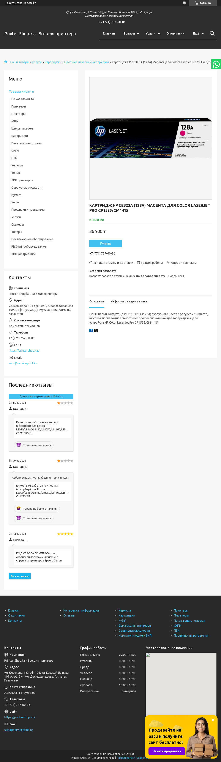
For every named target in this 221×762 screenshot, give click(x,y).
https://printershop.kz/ (24, 350)
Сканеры (17, 224)
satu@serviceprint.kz (23, 363)
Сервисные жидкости (27, 187)
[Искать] (211, 33)
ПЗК (14, 158)
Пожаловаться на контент (133, 757)
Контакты (15, 620)
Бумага (16, 195)
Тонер (15, 172)
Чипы (15, 202)
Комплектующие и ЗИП (135, 635)
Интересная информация (81, 610)
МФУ (14, 121)
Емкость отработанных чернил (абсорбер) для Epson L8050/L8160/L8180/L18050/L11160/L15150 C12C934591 (42, 428)
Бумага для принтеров (135, 625)
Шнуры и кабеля (22, 128)
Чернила (17, 165)
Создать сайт (13, 3)
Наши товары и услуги (26, 62)
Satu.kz (130, 754)
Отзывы (69, 615)
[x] (96, 331)
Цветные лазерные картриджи (86, 62)
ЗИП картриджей (23, 254)
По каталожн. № (23, 99)
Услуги (151, 33)
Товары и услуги (21, 91)
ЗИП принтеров (22, 180)
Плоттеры (18, 113)
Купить (105, 243)
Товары (129, 33)
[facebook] (91, 331)
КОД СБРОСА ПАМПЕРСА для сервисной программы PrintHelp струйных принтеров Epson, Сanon (39, 557)
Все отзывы (19, 576)
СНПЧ (15, 150)
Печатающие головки (26, 143)
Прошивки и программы (28, 209)
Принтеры (18, 106)
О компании (175, 33)
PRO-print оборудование (28, 246)
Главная (109, 33)
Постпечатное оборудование (32, 239)
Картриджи (53, 62)
